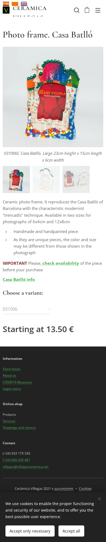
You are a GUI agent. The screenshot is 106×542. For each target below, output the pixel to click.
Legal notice (12, 388)
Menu (97, 10)
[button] (76, 10)
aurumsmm (63, 488)
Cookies (85, 488)
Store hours (11, 369)
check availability (60, 263)
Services (9, 421)
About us (9, 375)
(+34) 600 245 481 (16, 460)
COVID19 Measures (17, 382)
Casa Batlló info (19, 279)
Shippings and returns (19, 427)
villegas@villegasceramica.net (25, 466)
